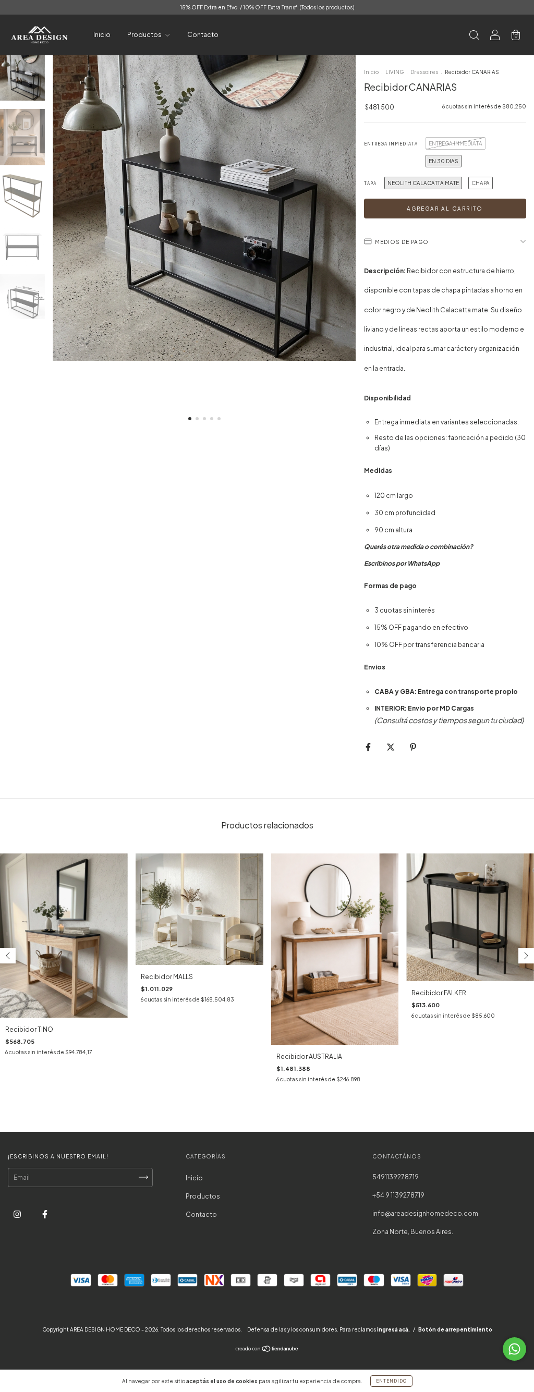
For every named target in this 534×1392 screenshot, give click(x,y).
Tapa (370, 183)
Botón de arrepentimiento (455, 1329)
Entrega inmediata (391, 143)
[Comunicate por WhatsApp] (514, 1349)
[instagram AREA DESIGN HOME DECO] (18, 1214)
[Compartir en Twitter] (391, 747)
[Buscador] (474, 36)
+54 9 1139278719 (398, 1195)
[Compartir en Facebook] (368, 747)
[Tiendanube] (267, 1350)
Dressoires (424, 72)
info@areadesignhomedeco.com (425, 1213)
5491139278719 (395, 1177)
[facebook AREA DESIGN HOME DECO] (44, 1214)
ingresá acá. (393, 1329)
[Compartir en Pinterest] (413, 747)
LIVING (394, 72)
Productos (145, 35)
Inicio (102, 35)
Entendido (391, 1381)
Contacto (203, 35)
